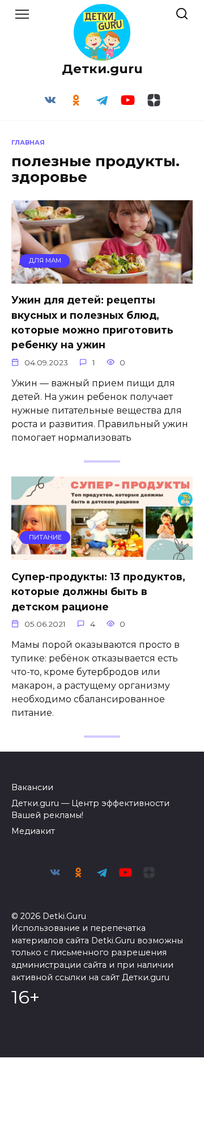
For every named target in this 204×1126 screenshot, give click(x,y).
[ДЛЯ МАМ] (102, 276)
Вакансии (32, 787)
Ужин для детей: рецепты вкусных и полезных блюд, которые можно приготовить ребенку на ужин (92, 322)
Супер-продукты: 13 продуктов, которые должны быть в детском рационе (98, 591)
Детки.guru (102, 69)
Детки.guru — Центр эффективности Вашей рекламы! (90, 809)
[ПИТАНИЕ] (102, 552)
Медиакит (33, 831)
